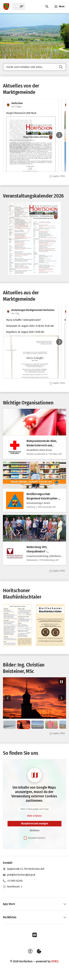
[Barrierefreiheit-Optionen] (30, 951)
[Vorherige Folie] (7, 698)
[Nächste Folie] (59, 135)
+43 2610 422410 (14, 880)
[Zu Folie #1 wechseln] (9, 724)
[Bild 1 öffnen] (34, 238)
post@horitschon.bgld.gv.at (21, 874)
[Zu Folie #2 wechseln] (23, 724)
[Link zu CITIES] (34, 935)
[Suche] (47, 6)
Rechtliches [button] (9, 917)
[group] (34, 135)
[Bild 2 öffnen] (34, 698)
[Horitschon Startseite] (6, 6)
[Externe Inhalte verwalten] (39, 951)
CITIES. (55, 961)
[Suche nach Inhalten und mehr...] (61, 67)
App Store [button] (9, 904)
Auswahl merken (36, 838)
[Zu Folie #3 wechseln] (37, 724)
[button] (31, 374)
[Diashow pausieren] (61, 682)
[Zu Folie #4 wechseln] (51, 724)
